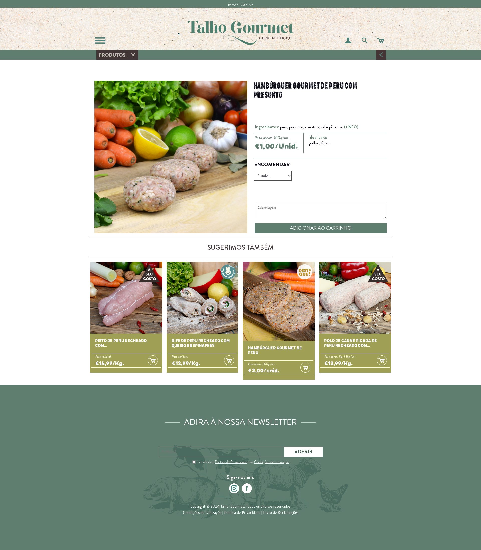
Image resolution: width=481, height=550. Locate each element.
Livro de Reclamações (280, 512)
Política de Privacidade (231, 461)
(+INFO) (351, 127)
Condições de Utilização (271, 461)
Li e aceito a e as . (243, 461)
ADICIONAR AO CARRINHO (320, 228)
